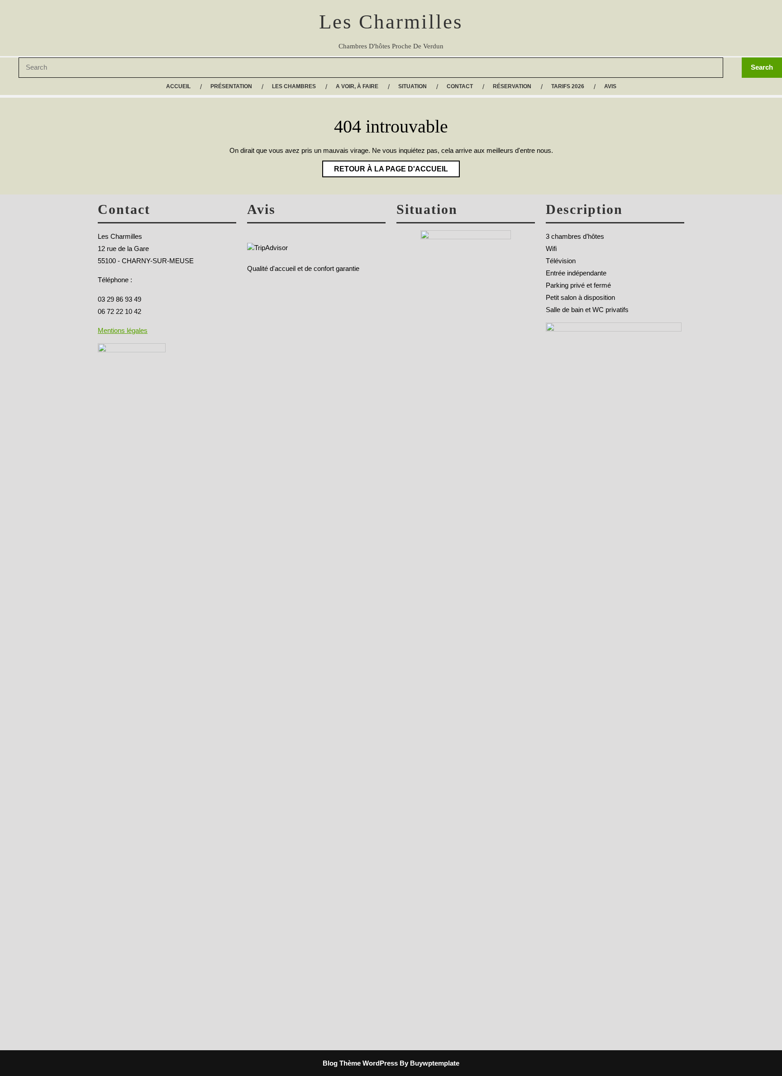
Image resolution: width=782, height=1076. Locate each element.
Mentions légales (123, 330)
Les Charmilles (391, 21)
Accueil (178, 86)
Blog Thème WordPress (360, 1063)
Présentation (231, 86)
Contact (460, 86)
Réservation (512, 86)
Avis (610, 86)
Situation (412, 86)
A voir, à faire (357, 86)
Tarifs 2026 (567, 86)
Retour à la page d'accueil (385, 167)
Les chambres (294, 86)
